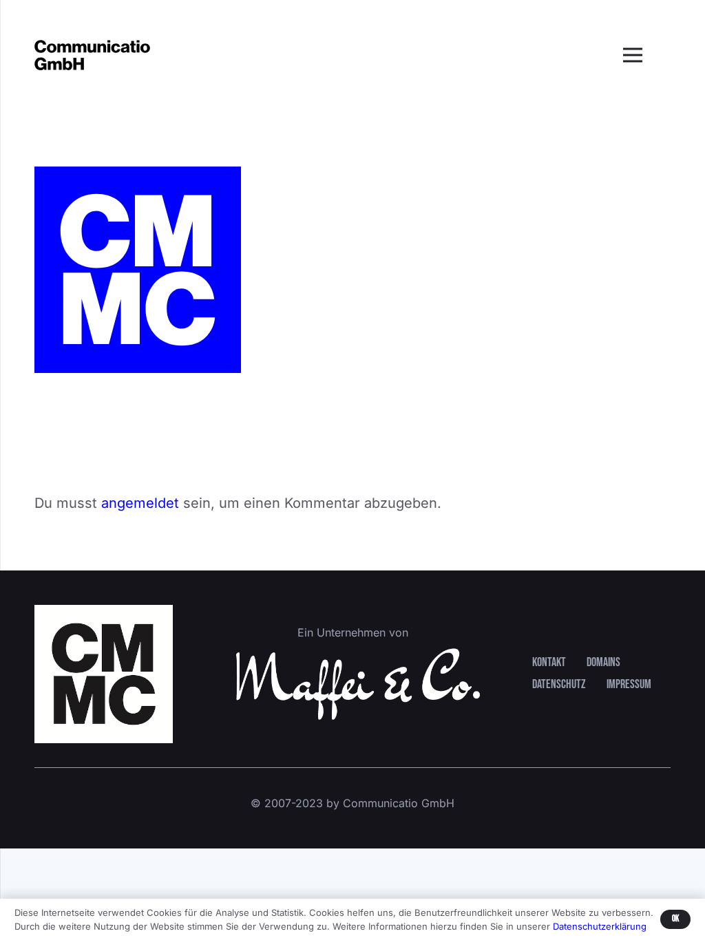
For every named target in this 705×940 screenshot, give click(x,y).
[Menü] (632, 55)
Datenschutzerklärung (599, 926)
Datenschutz (559, 684)
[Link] (92, 55)
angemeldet (140, 503)
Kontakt (549, 662)
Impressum (629, 684)
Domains (603, 662)
